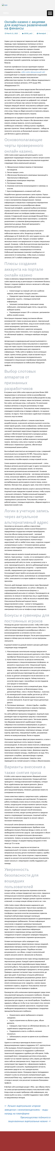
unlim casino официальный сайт (33, 72)
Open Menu (50, 13)
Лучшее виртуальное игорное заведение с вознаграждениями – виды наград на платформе (26, 1110)
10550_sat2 (28, 34)
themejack (42, 34)
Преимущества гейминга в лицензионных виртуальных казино (29, 1119)
